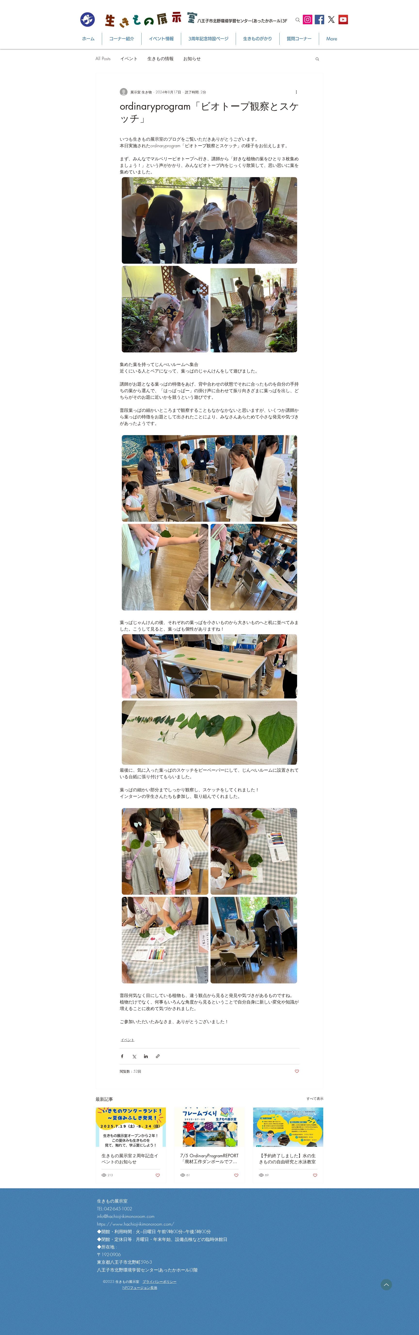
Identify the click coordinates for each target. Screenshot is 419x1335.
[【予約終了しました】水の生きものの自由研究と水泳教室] (288, 1127)
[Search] (298, 20)
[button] (317, 59)
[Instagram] (307, 19)
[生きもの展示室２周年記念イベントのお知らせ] (131, 1127)
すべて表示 (314, 1098)
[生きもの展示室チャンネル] (343, 19)
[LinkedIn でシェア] (146, 1056)
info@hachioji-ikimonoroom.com (125, 1216)
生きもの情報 (160, 58)
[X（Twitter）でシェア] (134, 1056)
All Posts (103, 58)
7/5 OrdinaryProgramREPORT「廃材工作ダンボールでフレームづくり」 (209, 1159)
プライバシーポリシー (160, 1281)
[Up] (386, 1284)
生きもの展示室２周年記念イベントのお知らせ (130, 1159)
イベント (129, 58)
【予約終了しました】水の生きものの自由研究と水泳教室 (287, 1159)
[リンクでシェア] (157, 1056)
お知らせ (192, 58)
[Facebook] (319, 19)
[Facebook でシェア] (122, 1056)
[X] (331, 19)
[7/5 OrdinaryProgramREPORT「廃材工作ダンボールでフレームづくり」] (210, 1127)
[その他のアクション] (296, 92)
